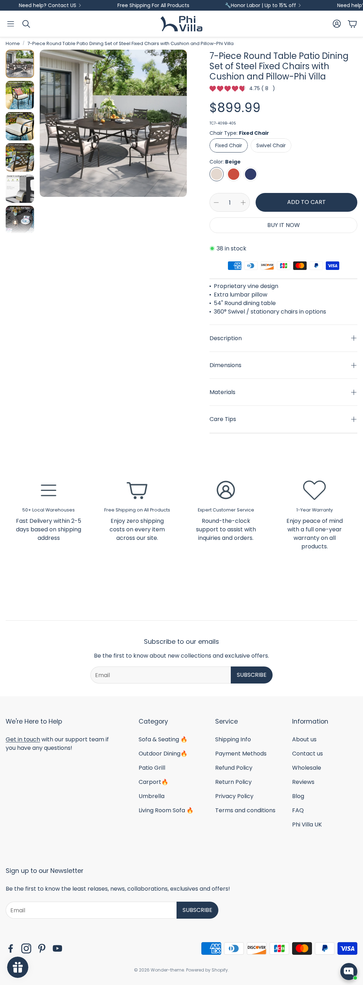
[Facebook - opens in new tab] (11, 948)
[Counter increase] (243, 202)
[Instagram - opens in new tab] (26, 948)
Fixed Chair (228, 145)
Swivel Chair (271, 145)
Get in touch (23, 739)
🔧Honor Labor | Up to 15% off (239, 5)
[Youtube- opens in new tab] (57, 948)
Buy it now (283, 225)
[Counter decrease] (216, 202)
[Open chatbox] (348, 971)
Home (13, 43)
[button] (11, 24)
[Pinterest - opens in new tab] (42, 948)
